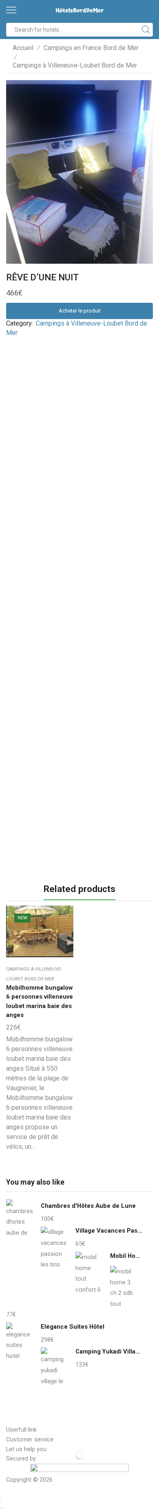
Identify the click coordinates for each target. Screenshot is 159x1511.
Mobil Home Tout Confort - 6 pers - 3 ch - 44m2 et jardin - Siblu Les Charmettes (126, 1256)
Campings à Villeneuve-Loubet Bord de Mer (75, 65)
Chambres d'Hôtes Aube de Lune (88, 1205)
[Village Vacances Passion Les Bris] (54, 1247)
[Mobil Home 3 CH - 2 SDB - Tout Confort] (123, 1286)
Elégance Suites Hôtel (72, 1326)
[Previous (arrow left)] (1, 1508)
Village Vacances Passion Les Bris (109, 1230)
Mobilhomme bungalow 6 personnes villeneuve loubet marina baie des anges (39, 1001)
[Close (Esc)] (1, 1499)
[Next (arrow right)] (4, 1508)
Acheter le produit (80, 311)
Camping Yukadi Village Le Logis (109, 1351)
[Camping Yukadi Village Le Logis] (54, 1366)
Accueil (23, 48)
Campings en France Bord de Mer (91, 48)
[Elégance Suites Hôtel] (19, 1342)
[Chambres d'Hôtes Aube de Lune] (19, 1220)
